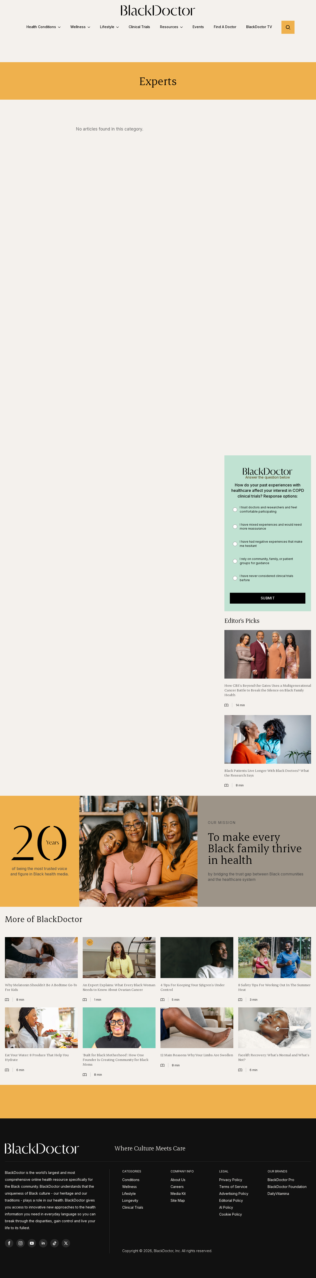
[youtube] (32, 1243)
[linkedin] (43, 1243)
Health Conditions (41, 27)
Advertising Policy (233, 1193)
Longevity (130, 1200)
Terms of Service (233, 1186)
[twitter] (66, 1243)
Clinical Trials (139, 27)
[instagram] (20, 1243)
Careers (177, 1186)
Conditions (130, 1180)
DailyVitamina (278, 1193)
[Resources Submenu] (183, 27)
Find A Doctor (225, 27)
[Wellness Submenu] (90, 27)
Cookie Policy (230, 1214)
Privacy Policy (230, 1180)
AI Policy (226, 1207)
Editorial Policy (231, 1200)
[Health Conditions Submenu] (60, 27)
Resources (169, 27)
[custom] (54, 1243)
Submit (268, 598)
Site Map (178, 1200)
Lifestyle (107, 27)
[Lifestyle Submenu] (119, 27)
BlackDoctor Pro (281, 1180)
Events (198, 27)
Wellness (78, 27)
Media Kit (178, 1193)
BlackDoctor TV (259, 27)
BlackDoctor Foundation (287, 1186)
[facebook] (9, 1243)
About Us (178, 1180)
